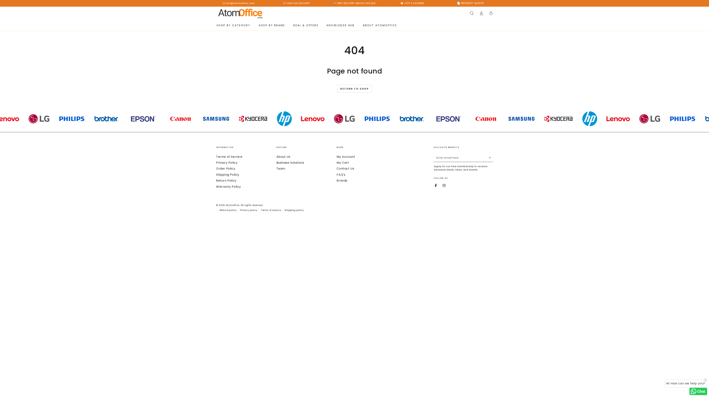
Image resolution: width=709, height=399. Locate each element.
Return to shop (354, 89)
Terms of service (271, 210)
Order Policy (225, 168)
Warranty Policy (228, 187)
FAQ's (341, 175)
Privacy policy (248, 210)
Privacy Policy (226, 163)
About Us (283, 157)
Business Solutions (290, 163)
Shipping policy (294, 210)
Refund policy (228, 210)
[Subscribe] (491, 158)
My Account (346, 157)
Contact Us (345, 168)
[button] (472, 13)
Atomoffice (232, 205)
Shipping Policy (227, 175)
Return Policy (226, 180)
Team (280, 168)
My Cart (343, 163)
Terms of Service (229, 157)
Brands (342, 180)
